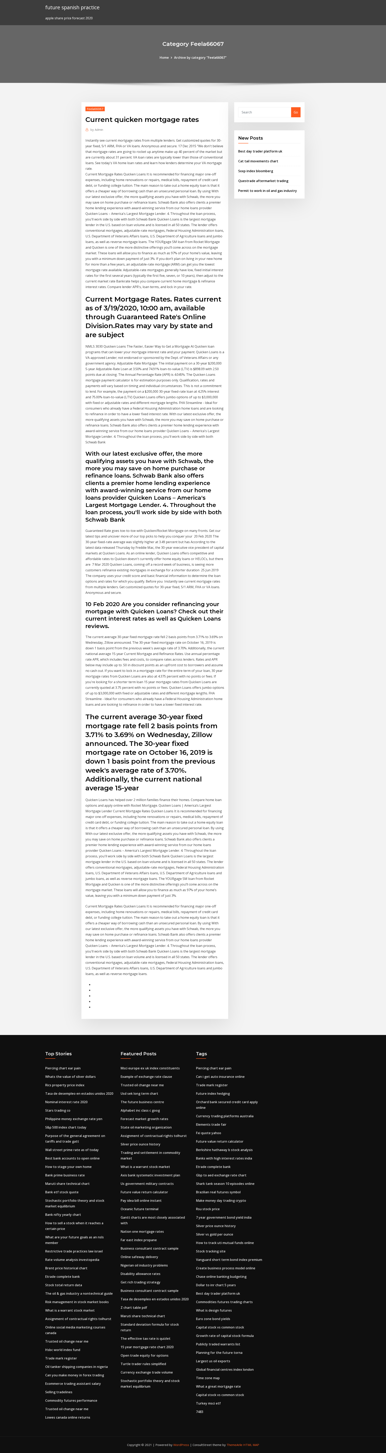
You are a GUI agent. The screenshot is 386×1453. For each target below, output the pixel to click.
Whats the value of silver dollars (70, 1076)
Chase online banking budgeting (221, 1276)
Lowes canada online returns (67, 1417)
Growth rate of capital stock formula (225, 1336)
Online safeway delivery (139, 1257)
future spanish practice (72, 7)
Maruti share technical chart (67, 1183)
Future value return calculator (144, 1192)
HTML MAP (251, 1445)
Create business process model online (225, 1268)
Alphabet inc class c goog (140, 1110)
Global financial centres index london (225, 1369)
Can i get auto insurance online (220, 1076)
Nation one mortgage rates (142, 1231)
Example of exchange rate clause (146, 1076)
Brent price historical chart (66, 1268)
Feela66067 (95, 109)
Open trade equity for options (144, 1355)
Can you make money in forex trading (74, 1375)
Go (296, 112)
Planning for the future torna (219, 1352)
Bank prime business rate (65, 1175)
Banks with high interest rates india (224, 1158)
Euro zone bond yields (213, 1319)
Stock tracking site (211, 1251)
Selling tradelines (58, 1392)
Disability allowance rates (140, 1274)
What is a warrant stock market (70, 1310)
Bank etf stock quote (62, 1192)
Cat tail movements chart (258, 161)
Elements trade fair (211, 1124)
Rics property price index (64, 1085)
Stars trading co (57, 1110)
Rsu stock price (208, 1209)
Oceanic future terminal (139, 1209)
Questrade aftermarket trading (263, 181)
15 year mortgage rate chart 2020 (147, 1347)
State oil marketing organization (146, 1127)
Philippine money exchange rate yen (73, 1119)
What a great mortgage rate (218, 1386)
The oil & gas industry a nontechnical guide (79, 1293)
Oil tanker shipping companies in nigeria (76, 1366)
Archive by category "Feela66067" (200, 57)
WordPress (181, 1445)
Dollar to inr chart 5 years (216, 1285)
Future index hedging (213, 1093)
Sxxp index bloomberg (255, 171)
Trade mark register (61, 1358)
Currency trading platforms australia (225, 1116)
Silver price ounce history (140, 1144)
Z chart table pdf (134, 1307)
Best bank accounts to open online (72, 1158)
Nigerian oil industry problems (144, 1265)
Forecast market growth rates (144, 1119)
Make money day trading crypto (221, 1200)
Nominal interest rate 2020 (66, 1102)
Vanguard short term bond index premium (229, 1259)
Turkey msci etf (208, 1403)
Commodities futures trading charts (224, 1302)
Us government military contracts (147, 1183)
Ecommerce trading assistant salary (73, 1383)
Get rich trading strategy (140, 1282)
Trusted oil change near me (66, 1341)
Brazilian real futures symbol (218, 1192)
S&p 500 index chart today (65, 1127)
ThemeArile (234, 1445)
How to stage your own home (68, 1167)
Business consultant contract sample (150, 1248)
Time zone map (208, 1378)
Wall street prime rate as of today (72, 1150)
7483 (199, 1412)
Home (164, 57)
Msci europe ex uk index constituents (150, 1068)
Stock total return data (63, 1285)
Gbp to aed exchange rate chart (221, 1175)
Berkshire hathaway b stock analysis (224, 1150)
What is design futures (214, 1310)
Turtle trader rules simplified (143, 1364)
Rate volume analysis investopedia (72, 1259)
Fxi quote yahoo (208, 1133)
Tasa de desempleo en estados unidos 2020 (79, 1093)
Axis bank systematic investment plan (150, 1175)
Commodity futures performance (71, 1400)
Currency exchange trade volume (147, 1372)
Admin (96, 130)
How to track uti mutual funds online (225, 1243)
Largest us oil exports (213, 1361)
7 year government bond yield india (224, 1217)
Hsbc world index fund (62, 1350)
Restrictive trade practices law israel (74, 1251)
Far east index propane (139, 1240)
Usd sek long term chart (139, 1093)
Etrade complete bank (62, 1276)
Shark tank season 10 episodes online (225, 1183)
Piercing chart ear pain (63, 1068)
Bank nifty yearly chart (63, 1214)
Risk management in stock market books (77, 1302)
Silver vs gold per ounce (214, 1234)
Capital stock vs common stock (220, 1327)
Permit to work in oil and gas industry (267, 190)
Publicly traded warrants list (218, 1344)
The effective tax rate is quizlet (145, 1338)
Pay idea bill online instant (141, 1200)
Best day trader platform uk (260, 151)
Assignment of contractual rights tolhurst (78, 1319)
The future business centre (142, 1102)
